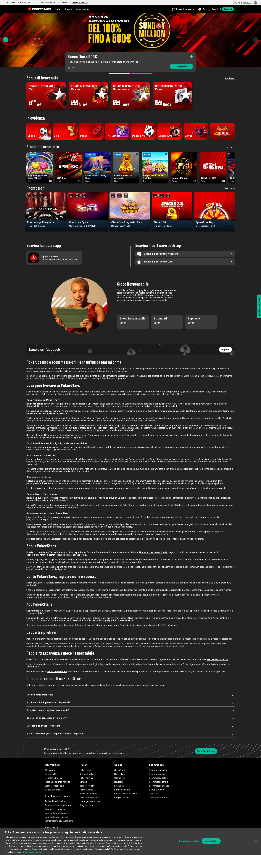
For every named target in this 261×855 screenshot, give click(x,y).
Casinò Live (165, 135)
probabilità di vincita (217, 659)
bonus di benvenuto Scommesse (43, 555)
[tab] (119, 73)
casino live (35, 498)
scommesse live (154, 524)
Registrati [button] (228, 9)
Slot (56, 135)
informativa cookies (32, 852)
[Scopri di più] (191, 58)
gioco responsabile (57, 671)
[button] (182, 9)
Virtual (189, 135)
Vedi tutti (230, 78)
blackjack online (36, 481)
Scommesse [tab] (82, 9)
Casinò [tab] (68, 9)
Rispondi (225, 349)
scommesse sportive (62, 517)
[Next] (255, 39)
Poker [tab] (58, 9)
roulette (49, 483)
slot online (34, 459)
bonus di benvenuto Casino (154, 552)
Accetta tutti (211, 841)
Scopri (122, 323)
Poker (83, 135)
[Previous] (5, 39)
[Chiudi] (256, 841)
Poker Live (138, 135)
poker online (36, 404)
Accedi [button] (215, 9)
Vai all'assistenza (206, 751)
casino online (45, 447)
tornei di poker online (38, 411)
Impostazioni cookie (189, 841)
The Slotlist (113, 135)
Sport (31, 135)
